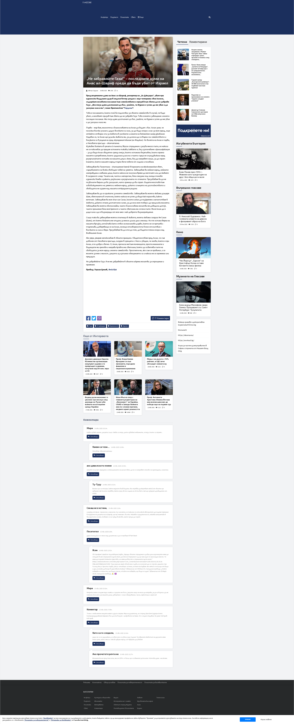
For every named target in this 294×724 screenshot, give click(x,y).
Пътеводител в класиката (124, 708)
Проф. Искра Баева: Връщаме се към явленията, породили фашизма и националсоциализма (125, 364)
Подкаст (114, 17)
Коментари (98, 708)
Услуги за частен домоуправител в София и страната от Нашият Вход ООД (193, 348)
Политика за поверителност (129, 682)
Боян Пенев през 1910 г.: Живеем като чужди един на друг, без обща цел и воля (193, 174)
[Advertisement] (176, 17)
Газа (90, 326)
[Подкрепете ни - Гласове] (193, 131)
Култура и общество (102, 698)
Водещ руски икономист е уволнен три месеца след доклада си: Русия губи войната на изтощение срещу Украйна (96, 402)
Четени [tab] (182, 41)
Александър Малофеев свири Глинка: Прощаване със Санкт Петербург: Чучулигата (193, 307)
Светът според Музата (123, 705)
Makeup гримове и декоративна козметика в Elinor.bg (191, 323)
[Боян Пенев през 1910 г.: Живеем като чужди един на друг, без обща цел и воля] (193, 159)
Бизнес (139, 708)
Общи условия (109, 682)
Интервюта (98, 705)
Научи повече (266, 719)
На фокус (104, 17)
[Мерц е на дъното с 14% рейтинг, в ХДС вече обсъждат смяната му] (159, 349)
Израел (125, 326)
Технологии (160, 698)
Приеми (247, 719)
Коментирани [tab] (198, 41)
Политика (124, 17)
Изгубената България (190, 143)
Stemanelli (182, 330)
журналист (114, 326)
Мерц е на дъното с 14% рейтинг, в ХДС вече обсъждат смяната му (158, 361)
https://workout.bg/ (186, 340)
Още (141, 17)
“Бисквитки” (48, 718)
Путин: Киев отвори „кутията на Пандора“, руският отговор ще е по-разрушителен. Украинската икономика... (199, 69)
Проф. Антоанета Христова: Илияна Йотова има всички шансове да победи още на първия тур (159, 400)
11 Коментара (162, 318)
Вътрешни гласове (188, 187)
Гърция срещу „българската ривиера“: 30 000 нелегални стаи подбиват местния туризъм (200, 84)
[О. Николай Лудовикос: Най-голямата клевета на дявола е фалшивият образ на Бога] (193, 203)
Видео (116, 698)
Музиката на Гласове (190, 276)
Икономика (98, 701)
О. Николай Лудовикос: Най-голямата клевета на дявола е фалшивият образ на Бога (193, 219)
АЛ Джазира (101, 326)
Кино (179, 232)
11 (117, 91)
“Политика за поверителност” (36, 720)
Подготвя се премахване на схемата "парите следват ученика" (200, 98)
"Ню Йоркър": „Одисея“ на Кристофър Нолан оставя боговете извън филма (191, 263)
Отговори (94, 437)
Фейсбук (113, 269)
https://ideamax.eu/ (186, 335)
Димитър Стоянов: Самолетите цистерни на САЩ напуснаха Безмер (199, 113)
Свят (133, 17)
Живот (139, 698)
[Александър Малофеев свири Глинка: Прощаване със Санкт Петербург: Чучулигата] (193, 292)
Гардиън (128, 108)
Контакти (97, 682)
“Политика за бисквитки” (61, 720)
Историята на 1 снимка (122, 701)
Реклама (86, 682)
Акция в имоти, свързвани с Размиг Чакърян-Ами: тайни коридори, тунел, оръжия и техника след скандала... (200, 54)
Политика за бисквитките (155, 682)
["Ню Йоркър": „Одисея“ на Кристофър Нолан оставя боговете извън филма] (193, 247)
